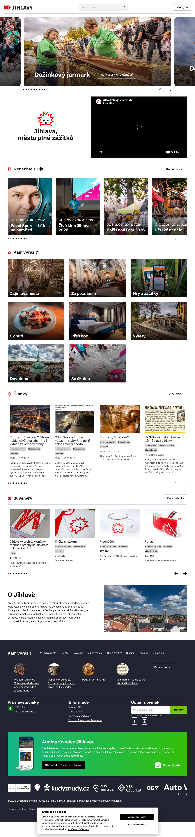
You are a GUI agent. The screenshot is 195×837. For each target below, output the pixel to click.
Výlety (64, 652)
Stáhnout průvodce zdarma (63, 765)
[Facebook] (134, 721)
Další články (162, 667)
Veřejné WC (75, 707)
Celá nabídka (175, 498)
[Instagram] (144, 721)
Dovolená (78, 652)
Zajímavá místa (47, 652)
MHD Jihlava (75, 711)
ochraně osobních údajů (152, 715)
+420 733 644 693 (25, 711)
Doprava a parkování (80, 715)
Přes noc (143, 652)
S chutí (130, 652)
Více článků (176, 394)
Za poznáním (95, 652)
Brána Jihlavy (55, 800)
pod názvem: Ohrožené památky (139, 72)
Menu (180, 7)
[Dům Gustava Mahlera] (18, 7)
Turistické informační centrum (85, 720)
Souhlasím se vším (137, 817)
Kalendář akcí (175, 169)
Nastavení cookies (137, 824)
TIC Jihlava (21, 707)
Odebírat (178, 710)
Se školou (158, 652)
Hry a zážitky (114, 652)
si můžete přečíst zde (78, 829)
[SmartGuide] (167, 765)
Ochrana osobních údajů (21, 809)
